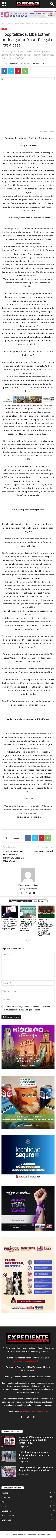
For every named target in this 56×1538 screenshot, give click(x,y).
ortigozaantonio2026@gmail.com (28, 1361)
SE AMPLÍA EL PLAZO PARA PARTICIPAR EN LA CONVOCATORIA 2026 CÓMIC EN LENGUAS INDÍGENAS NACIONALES (28, 924)
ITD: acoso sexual (43, 851)
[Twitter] (11, 71)
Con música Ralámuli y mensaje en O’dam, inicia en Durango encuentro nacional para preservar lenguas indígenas (9, 924)
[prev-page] (26, 940)
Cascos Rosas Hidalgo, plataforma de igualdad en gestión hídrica (36, 1469)
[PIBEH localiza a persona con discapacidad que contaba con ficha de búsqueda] (8, 1456)
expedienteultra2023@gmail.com (34, 1411)
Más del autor (39, 901)
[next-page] (29, 940)
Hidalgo (4, 1493)
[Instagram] (26, 893)
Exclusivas (6, 1520)
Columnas (5, 1497)
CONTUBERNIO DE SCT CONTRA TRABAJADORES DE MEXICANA (13, 856)
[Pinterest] (18, 71)
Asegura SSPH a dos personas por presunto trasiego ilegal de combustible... (36, 1440)
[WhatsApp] (25, 71)
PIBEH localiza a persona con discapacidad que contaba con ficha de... (34, 1455)
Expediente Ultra (12, 63)
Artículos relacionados (20, 901)
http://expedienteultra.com (28, 889)
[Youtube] (34, 893)
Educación (6, 1511)
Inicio (3, 24)
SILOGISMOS (7, 1515)
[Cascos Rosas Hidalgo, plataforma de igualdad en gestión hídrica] (8, 1471)
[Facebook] (4, 71)
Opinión (4, 1506)
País (9, 24)
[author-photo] (28, 875)
